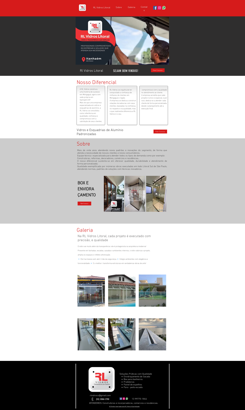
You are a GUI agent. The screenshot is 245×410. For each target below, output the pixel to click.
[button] (122, 41)
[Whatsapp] (164, 8)
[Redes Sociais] (155, 8)
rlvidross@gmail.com (100, 395)
